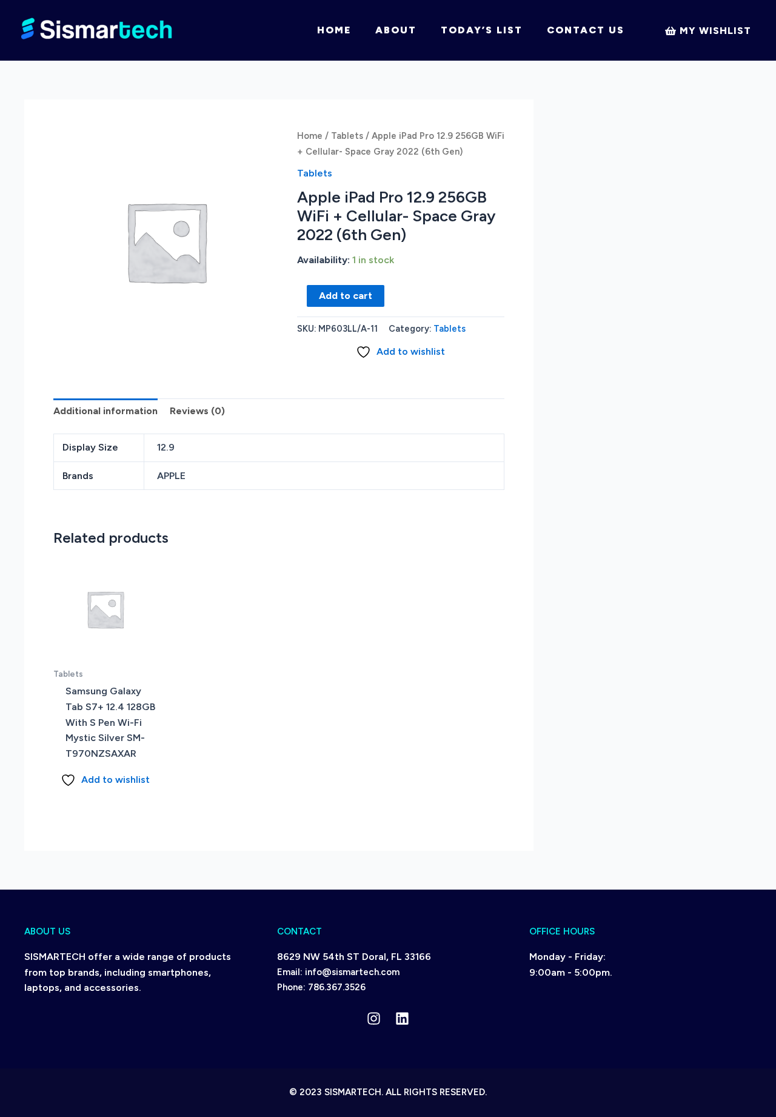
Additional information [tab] (105, 411)
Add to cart (345, 295)
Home (334, 30)
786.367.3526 (337, 987)
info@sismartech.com (352, 972)
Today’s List (482, 30)
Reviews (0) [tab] (197, 411)
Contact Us (585, 30)
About (395, 30)
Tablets (347, 135)
